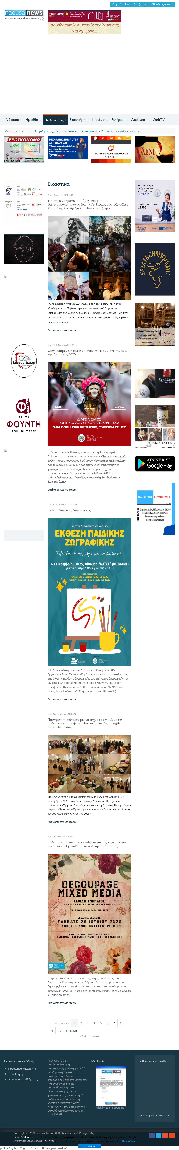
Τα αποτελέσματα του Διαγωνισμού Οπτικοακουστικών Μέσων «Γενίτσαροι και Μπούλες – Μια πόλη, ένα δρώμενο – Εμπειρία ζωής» (89, 204)
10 (59, 1030)
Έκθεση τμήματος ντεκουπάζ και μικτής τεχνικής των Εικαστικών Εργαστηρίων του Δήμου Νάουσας (87, 844)
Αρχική (117, 4)
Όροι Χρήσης (16, 1074)
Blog (127, 4)
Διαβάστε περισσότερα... (62, 330)
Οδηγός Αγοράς (160, 4)
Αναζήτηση (141, 4)
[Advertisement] (89, 88)
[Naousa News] (24, 15)
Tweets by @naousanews (154, 1115)
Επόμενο (71, 1030)
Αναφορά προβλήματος (23, 1079)
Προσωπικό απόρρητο (22, 1068)
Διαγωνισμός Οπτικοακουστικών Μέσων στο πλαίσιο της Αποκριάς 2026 (88, 352)
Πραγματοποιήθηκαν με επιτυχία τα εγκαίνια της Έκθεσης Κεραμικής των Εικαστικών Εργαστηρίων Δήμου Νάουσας (85, 723)
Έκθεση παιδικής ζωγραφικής (69, 510)
